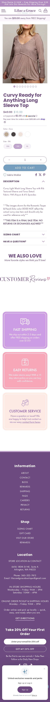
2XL (7, 146)
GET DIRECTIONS (25, 618)
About (25, 472)
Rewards (25, 486)
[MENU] (3, 11)
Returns (25, 509)
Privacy (25, 504)
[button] (3, 11)
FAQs (25, 495)
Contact (25, 477)
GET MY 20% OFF (25, 649)
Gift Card (25, 533)
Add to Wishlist (14, 174)
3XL (17, 146)
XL (27, 146)
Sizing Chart (25, 528)
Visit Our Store (25, 537)
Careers (25, 500)
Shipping (25, 491)
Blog (25, 482)
